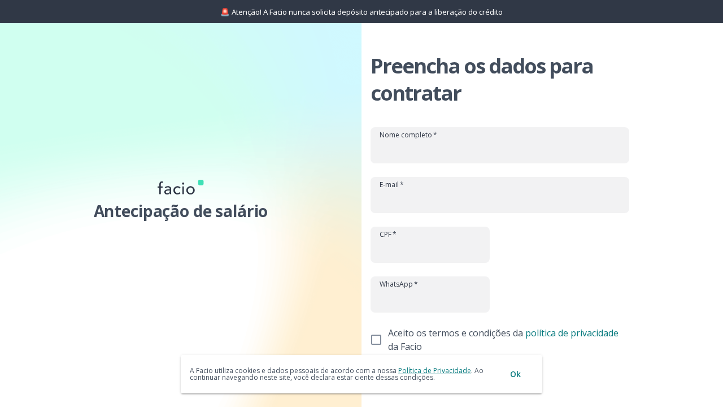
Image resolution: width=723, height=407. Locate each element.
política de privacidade (572, 333)
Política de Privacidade (434, 370)
